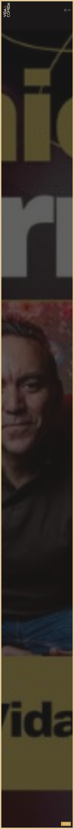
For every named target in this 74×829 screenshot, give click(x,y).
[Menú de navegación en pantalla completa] (69, 9)
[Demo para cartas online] (6, 9)
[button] (66, 824)
